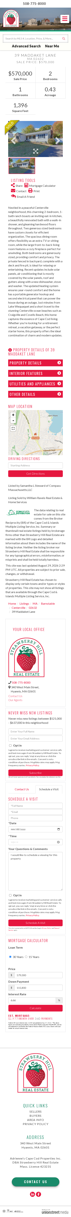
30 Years (17, 956)
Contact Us (15, 696)
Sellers (35, 1111)
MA (35, 603)
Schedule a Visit (49, 789)
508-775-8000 (34, 4)
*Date (12, 823)
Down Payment (18, 981)
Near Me (52, 46)
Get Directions (35, 473)
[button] (63, 38)
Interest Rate (17, 994)
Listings (24, 603)
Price (11, 969)
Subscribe (35, 772)
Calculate (35, 1008)
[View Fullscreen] (13, 428)
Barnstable (48, 603)
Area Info (35, 1119)
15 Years (33, 956)
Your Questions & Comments (28, 849)
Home (12, 603)
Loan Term (15, 947)
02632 (33, 607)
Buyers (35, 1115)
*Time (12, 836)
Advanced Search (26, 46)
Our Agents (15, 700)
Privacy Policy (32, 765)
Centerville (18, 607)
